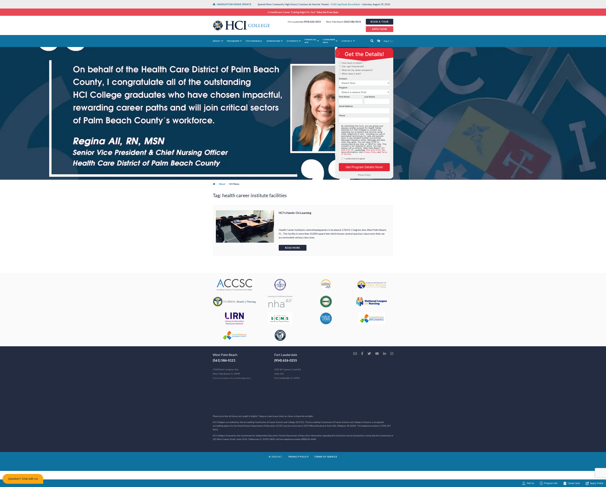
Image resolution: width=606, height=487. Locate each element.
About (217, 41)
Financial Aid (310, 41)
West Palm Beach (225, 355)
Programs (233, 41)
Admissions (273, 41)
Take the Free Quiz (327, 12)
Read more (292, 247)
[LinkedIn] (384, 354)
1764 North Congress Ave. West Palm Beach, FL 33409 (232, 373)
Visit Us (530, 483)
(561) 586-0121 (352, 21)
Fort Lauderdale (285, 355)
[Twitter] (369, 354)
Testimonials (254, 41)
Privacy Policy (298, 456)
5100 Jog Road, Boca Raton (345, 4)
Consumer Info (329, 41)
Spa (391, 41)
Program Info (551, 483)
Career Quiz (574, 483)
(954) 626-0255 (312, 21)
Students (292, 41)
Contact (346, 41)
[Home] (216, 184)
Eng (386, 41)
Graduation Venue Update (234, 4)
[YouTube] (377, 354)
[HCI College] (241, 25)
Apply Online (596, 483)
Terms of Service (325, 456)
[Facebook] (362, 354)
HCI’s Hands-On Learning (295, 213)
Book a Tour (380, 21)
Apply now (379, 29)
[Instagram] (391, 354)
